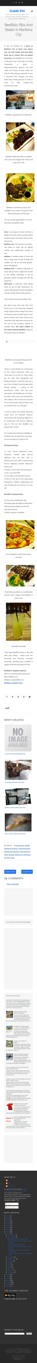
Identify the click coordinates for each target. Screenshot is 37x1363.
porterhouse (27, 855)
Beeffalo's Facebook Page (13, 683)
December (12, 1235)
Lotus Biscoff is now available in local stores (20, 1241)
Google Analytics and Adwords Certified (15, 1190)
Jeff (9, 1183)
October (11, 1257)
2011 (8, 1278)
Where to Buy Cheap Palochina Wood (20, 1012)
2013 (8, 1274)
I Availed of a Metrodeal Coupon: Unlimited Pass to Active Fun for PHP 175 (22, 1028)
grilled (6, 855)
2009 (8, 1282)
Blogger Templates (24, 1350)
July (9, 1263)
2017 (8, 1227)
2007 (8, 1286)
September (12, 1259)
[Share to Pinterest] (18, 697)
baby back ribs (20, 845)
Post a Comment (13, 884)
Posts (9, 1204)
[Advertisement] (18, 902)
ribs (5, 858)
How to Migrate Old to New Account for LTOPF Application (22, 1118)
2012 (8, 1276)
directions (16, 852)
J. (8, 1180)
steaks (13, 858)
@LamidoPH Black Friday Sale (18, 1239)
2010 (8, 1280)
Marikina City (18, 855)
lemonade (11, 855)
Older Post (27, 872)
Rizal (8, 858)
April (9, 1267)
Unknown (11, 1186)
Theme (8, 1352)
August (10, 1261)
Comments (11, 1207)
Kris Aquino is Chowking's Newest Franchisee (19, 1251)
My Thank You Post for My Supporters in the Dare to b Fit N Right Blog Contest (18, 1000)
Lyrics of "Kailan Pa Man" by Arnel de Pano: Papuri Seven (17, 1068)
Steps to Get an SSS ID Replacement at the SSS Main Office (18, 1079)
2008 (8, 1284)
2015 (8, 1231)
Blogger (27, 922)
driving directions (25, 852)
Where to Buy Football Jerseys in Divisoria (21, 1104)
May (9, 1265)
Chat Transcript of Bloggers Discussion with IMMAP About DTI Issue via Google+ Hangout (18, 1092)
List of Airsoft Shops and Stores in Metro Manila (21, 1054)
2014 (8, 1233)
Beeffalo (27, 845)
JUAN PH (17, 11)
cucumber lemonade (24, 848)
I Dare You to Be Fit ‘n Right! (20, 1041)
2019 (8, 1223)
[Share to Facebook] (6, 697)
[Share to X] (12, 697)
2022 (8, 1218)
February (11, 1270)
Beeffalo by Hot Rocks (10, 848)
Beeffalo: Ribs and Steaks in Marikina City (20, 1254)
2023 (8, 1216)
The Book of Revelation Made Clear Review (19, 1247)
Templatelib (27, 1352)
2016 (8, 1229)
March (10, 1269)
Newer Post (10, 872)
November (12, 1237)
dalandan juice (8, 852)
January (10, 1272)
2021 (8, 1220)
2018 (8, 1225)
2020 (8, 1221)
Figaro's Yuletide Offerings (16, 1244)
